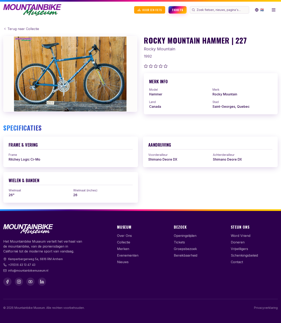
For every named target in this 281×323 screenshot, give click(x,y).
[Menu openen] (273, 10)
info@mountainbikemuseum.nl (28, 270)
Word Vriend (240, 236)
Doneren (238, 242)
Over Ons (124, 236)
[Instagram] (19, 282)
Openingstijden (185, 236)
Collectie (123, 242)
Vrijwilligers (239, 249)
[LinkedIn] (42, 282)
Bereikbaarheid (185, 255)
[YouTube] (30, 282)
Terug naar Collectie (23, 29)
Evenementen (127, 255)
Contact (237, 262)
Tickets (177, 10)
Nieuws (123, 262)
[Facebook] (7, 282)
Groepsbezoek (185, 249)
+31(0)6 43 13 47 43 (21, 264)
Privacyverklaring (266, 307)
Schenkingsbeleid (244, 255)
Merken (123, 249)
